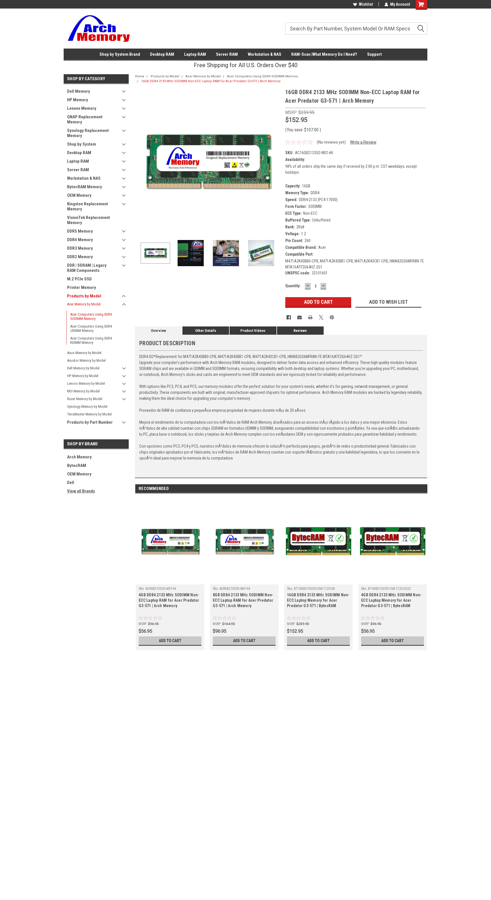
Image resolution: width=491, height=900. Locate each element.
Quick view (170, 580)
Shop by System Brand (119, 54)
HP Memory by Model (82, 376)
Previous (140, 160)
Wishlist (366, 4)
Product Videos (252, 330)
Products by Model (84, 296)
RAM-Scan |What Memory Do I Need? (324, 54)
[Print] (310, 317)
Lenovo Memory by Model (86, 383)
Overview (158, 330)
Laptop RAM (195, 54)
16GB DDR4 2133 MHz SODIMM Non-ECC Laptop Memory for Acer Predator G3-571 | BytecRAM (318, 600)
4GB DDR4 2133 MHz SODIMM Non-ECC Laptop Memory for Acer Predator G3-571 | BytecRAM (391, 600)
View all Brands (81, 491)
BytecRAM (76, 465)
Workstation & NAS (264, 54)
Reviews (300, 330)
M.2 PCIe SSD (79, 279)
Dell (70, 482)
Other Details (205, 330)
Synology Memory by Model (87, 406)
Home (139, 76)
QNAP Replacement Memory (85, 119)
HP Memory (77, 99)
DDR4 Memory (80, 239)
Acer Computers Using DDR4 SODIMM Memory (91, 316)
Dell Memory (78, 91)
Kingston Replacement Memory (87, 206)
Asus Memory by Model (84, 353)
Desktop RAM (162, 54)
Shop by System (81, 144)
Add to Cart (170, 640)
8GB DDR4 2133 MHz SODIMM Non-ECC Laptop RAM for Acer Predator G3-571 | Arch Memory (243, 600)
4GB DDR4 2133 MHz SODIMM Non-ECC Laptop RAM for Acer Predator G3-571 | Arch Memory (169, 600)
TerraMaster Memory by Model (89, 414)
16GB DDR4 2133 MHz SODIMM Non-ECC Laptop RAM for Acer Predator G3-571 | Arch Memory (210, 81)
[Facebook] (288, 317)
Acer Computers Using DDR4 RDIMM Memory (91, 340)
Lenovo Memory (81, 108)
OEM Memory (79, 195)
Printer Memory (81, 287)
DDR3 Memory (80, 248)
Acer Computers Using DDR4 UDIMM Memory (91, 328)
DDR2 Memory (80, 256)
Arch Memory (79, 457)
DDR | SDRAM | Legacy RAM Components (87, 268)
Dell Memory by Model (83, 368)
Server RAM (227, 54)
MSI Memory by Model (83, 391)
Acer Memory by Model (84, 304)
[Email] (299, 317)
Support (374, 54)
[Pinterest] (332, 317)
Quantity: (293, 286)
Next (275, 160)
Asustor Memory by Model (86, 360)
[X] (321, 317)
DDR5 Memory (80, 231)
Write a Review (363, 142)
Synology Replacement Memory (88, 133)
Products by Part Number (90, 422)
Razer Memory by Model (84, 399)
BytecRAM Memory (84, 186)
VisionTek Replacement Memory (88, 220)
